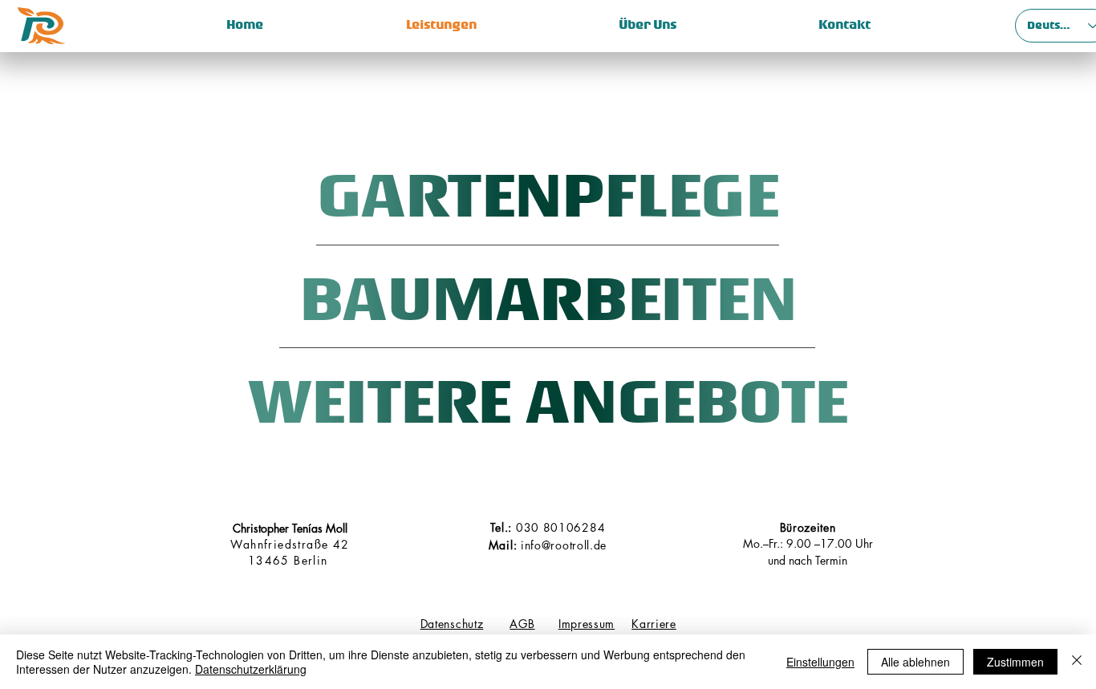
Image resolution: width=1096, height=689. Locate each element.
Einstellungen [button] (820, 662)
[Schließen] (1076, 661)
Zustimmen (1015, 662)
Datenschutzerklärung (250, 669)
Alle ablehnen (915, 662)
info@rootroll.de (564, 545)
